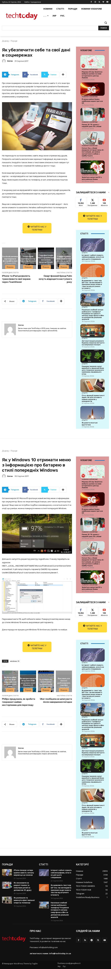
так (81, 199)
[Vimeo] (103, 2)
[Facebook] (91, 2)
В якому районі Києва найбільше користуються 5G (92, 101)
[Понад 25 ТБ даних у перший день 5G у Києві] (92, 114)
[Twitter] (99, 2)
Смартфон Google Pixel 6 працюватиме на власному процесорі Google (46, 258)
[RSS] (85, 940)
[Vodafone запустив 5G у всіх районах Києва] (92, 167)
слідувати (93, 199)
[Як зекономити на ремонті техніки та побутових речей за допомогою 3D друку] (7, 885)
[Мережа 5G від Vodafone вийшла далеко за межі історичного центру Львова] (92, 61)
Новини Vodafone (90, 69)
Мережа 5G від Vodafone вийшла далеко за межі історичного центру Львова (92, 75)
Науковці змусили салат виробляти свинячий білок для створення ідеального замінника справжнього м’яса (93, 370)
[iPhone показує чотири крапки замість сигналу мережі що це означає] (7, 872)
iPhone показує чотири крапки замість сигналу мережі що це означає (24, 872)
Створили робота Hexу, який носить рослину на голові (64, 258)
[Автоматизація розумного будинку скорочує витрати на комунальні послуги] (92, 330)
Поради (14, 41)
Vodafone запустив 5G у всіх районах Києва (92, 178)
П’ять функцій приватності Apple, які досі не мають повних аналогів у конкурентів (93, 398)
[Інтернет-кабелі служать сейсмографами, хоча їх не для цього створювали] (92, 245)
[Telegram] (91, 940)
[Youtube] (107, 2)
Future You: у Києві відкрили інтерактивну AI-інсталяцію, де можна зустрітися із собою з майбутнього (93, 152)
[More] (63, 75)
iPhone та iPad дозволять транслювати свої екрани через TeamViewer (16, 279)
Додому (5, 41)
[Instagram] (95, 2)
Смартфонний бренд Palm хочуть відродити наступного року (55, 279)
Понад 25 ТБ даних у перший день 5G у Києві (91, 125)
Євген (10, 61)
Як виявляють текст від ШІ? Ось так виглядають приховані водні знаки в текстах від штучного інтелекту (92, 284)
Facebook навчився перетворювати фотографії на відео (10, 258)
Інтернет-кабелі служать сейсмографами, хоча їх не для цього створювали (93, 257)
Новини (10, 267)
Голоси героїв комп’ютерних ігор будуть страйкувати (28, 258)
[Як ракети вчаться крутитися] (92, 412)
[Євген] (4, 61)
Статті (84, 253)
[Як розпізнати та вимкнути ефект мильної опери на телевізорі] (7, 900)
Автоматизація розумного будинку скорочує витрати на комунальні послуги (93, 343)
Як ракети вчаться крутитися (89, 424)
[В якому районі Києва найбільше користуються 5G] (92, 89)
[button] (105, 22)
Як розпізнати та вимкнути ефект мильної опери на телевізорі (24, 900)
